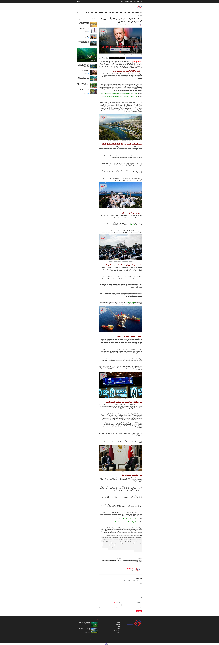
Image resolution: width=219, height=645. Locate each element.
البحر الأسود (121, 537)
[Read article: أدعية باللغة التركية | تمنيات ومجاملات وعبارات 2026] (93, 72)
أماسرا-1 (124, 535)
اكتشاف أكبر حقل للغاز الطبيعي (111, 535)
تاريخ (92, 12)
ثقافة (110, 12)
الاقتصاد (106, 12)
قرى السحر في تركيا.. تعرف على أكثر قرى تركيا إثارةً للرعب (83, 42)
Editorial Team (134, 24)
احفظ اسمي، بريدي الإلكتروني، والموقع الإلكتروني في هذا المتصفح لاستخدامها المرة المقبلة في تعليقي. (126, 607)
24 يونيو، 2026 (86, 73)
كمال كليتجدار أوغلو (126, 547)
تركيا (141, 12)
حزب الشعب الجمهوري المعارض (116, 543)
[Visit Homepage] (138, 7)
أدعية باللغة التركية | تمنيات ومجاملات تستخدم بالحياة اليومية (83, 23)
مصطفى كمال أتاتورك (130, 549)
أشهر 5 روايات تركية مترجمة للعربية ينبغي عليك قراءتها (83, 35)
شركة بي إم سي (133, 545)
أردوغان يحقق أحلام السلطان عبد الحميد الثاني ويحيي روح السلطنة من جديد (119, 93)
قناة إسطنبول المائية (138, 547)
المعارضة (103, 537)
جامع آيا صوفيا (131, 224)
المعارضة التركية (139, 539)
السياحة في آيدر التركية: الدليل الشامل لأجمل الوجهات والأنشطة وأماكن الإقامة (83, 65)
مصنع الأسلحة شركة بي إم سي (122, 549)
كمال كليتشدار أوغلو (120, 547)
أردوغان (135, 535)
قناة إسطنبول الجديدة (106, 545)
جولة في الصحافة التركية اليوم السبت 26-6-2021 (125, 522)
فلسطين (137, 12)
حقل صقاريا (109, 543)
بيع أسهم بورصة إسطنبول (131, 541)
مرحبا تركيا (109, 547)
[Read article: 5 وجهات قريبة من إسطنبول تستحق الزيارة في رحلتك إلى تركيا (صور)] (93, 85)
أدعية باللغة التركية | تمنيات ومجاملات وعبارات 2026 (84, 71)
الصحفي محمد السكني (115, 537)
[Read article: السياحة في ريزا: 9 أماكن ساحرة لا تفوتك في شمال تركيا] (87, 55)
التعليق (140, 583)
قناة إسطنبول (112, 545)
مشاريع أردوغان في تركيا (138, 549)
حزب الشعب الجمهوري (125, 543)
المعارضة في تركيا (138, 541)
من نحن (141, 1)
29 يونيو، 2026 (93, 60)
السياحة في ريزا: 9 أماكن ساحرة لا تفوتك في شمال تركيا (88, 58)
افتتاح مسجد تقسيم (119, 535)
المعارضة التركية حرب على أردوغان (118, 539)
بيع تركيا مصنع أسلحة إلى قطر (123, 541)
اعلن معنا (131, 1)
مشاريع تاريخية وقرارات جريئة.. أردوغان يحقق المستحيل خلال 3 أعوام (120, 519)
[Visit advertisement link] (120, 554)
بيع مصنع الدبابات (115, 541)
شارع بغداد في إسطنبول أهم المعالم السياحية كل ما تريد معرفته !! (83, 91)
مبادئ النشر (137, 1)
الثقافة (95, 639)
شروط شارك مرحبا (126, 1)
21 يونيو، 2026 (86, 93)
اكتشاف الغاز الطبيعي (138, 537)
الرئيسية (141, 15)
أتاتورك (138, 535)
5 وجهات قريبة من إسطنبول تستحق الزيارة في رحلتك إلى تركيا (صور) (83, 84)
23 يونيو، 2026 (86, 79)
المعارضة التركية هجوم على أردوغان (107, 539)
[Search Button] (77, 12)
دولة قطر (105, 543)
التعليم (121, 12)
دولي (129, 12)
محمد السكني (114, 547)
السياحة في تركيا (115, 12)
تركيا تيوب (101, 12)
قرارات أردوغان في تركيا (121, 545)
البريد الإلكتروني (117, 602)
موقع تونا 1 (114, 549)
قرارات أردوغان (127, 545)
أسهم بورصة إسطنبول (130, 535)
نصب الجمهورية (110, 549)
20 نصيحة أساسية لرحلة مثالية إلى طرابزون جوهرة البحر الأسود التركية (83, 77)
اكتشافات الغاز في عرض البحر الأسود (129, 537)
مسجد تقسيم (131, 302)
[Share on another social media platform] (107, 58)
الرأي (125, 12)
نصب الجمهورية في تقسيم (137, 550)
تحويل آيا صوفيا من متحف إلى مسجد (106, 541)
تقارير (133, 12)
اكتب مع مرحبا (121, 1)
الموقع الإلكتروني (139, 602)
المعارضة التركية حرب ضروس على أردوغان (130, 539)
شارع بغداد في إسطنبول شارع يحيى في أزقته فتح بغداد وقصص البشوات (119, 96)
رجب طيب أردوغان (138, 545)
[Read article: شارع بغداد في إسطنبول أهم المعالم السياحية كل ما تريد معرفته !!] (93, 91)
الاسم (141, 597)
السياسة (79, 639)
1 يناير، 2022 (128, 24)
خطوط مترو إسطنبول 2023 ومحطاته (84, 29)
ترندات (96, 12)
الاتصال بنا (134, 1)
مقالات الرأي (121, 24)
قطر (115, 545)
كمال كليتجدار (132, 547)
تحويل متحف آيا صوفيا (138, 543)
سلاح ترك (87, 12)
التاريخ (91, 639)
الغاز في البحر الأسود (108, 537)
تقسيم (130, 543)
